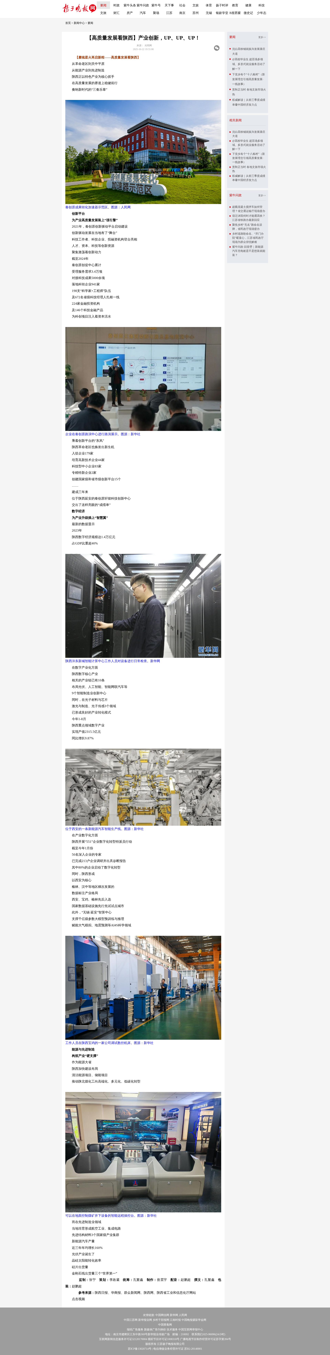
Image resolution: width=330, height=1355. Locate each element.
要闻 (103, 5)
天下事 (169, 5)
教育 (235, 5)
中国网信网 (162, 1315)
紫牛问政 (143, 5)
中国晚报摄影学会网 (194, 1319)
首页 (68, 23)
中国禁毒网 (165, 1324)
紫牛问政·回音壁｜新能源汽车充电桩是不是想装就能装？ (248, 250)
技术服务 (172, 1329)
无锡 (209, 13)
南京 (182, 13)
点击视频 (78, 1299)
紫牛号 (156, 5)
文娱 (195, 5)
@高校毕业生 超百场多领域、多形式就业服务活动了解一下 (248, 64)
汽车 (143, 13)
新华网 (174, 1315)
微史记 (248, 13)
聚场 (156, 13)
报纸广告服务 (135, 1329)
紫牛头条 (130, 5)
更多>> (262, 37)
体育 (209, 5)
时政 (116, 5)
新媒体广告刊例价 (155, 1329)
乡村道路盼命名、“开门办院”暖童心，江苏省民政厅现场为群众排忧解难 (248, 237)
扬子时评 (222, 5)
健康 (248, 5)
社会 (182, 5)
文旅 (103, 13)
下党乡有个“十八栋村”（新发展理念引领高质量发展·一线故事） (248, 79)
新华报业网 (145, 1319)
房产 (130, 13)
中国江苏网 (131, 1319)
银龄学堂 (222, 13)
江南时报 (175, 1319)
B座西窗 (235, 13)
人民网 (183, 1315)
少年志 (261, 13)
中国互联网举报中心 (190, 1329)
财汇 (116, 13)
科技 (261, 5)
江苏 (169, 13)
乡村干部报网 (161, 1319)
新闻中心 (79, 23)
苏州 (195, 13)
